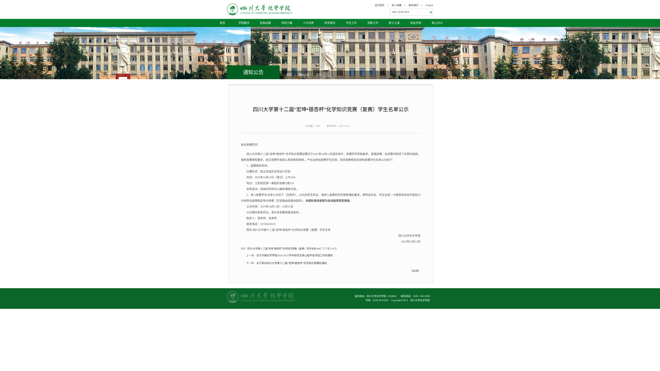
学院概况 (243, 22)
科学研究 (329, 22)
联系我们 (413, 5)
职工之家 (394, 22)
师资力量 (286, 22)
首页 (222, 22)
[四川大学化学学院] (259, 5)
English (429, 5)
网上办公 (437, 22)
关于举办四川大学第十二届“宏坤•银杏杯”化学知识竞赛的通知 (291, 263)
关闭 (415, 270)
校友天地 (415, 22)
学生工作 (351, 22)
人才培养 (308, 22)
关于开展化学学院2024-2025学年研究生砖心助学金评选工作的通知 (294, 255)
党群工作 (372, 22)
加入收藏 (396, 5)
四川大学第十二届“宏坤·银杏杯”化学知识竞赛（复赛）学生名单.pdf (284, 248)
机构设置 (265, 22)
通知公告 (303, 74)
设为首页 (379, 5)
